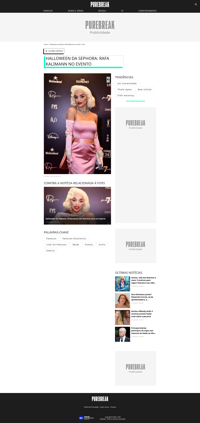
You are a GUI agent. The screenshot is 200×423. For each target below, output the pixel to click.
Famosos (48, 10)
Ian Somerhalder (127, 83)
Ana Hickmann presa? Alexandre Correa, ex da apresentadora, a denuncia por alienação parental (142, 299)
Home (46, 44)
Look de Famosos (56, 244)
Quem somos (104, 407)
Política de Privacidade (91, 407)
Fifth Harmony (125, 95)
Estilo (102, 244)
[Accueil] (100, 4)
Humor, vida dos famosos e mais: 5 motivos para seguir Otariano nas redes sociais (143, 281)
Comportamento (148, 10)
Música (102, 10)
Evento (89, 244)
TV (122, 10)
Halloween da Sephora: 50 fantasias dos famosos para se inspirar (76, 218)
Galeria (50, 250)
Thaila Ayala (124, 89)
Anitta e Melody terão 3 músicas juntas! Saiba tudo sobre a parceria (142, 314)
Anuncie (113, 407)
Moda (76, 244)
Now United (145, 89)
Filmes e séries (75, 10)
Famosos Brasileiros (74, 238)
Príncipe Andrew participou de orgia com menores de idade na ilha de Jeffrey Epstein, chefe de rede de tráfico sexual (143, 333)
